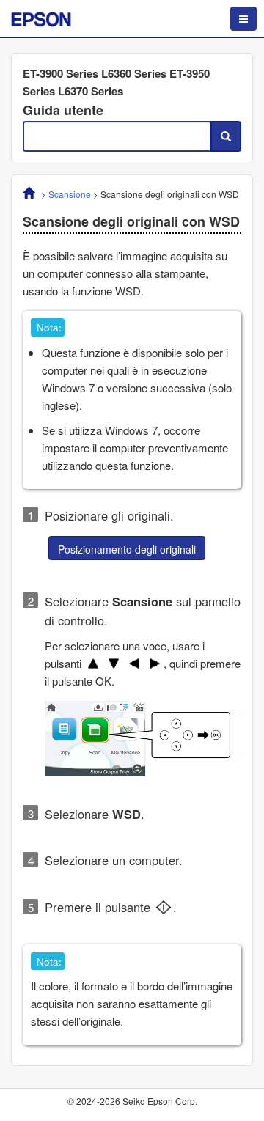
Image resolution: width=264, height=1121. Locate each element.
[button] (126, 548)
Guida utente (63, 110)
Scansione (69, 194)
